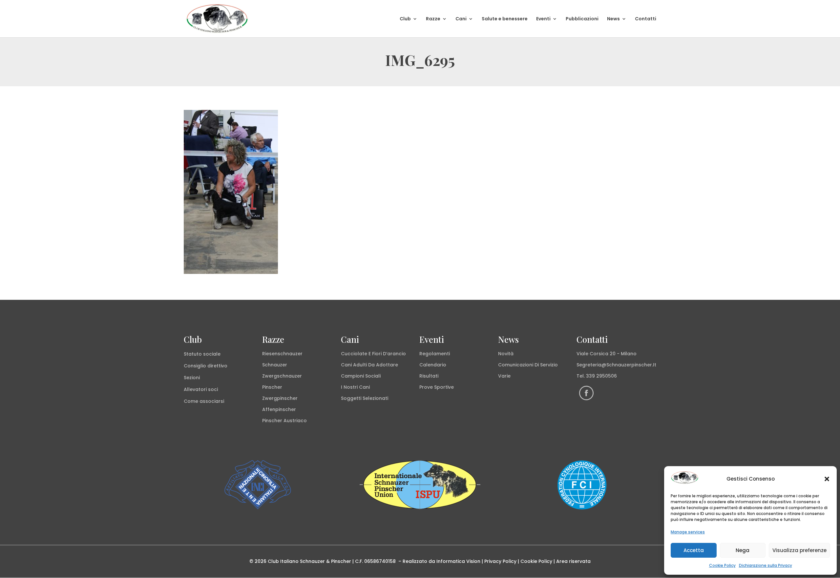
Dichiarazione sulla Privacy (765, 565)
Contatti (645, 19)
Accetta (693, 550)
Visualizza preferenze (799, 550)
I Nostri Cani (355, 387)
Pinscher (272, 387)
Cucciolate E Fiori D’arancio (373, 353)
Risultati (428, 376)
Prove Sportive (436, 387)
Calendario (432, 364)
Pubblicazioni (582, 19)
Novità (506, 353)
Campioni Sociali (361, 376)
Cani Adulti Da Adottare (369, 364)
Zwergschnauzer (282, 376)
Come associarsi (204, 401)
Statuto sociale (202, 354)
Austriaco (295, 420)
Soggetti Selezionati (364, 398)
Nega (742, 550)
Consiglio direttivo (205, 365)
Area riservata (573, 561)
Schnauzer (274, 364)
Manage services (688, 532)
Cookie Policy (722, 565)
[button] (827, 479)
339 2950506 (601, 376)
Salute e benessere (505, 19)
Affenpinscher (279, 409)
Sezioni (192, 377)
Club (405, 19)
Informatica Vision (458, 561)
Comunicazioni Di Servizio (528, 364)
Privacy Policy (500, 561)
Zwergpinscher (280, 398)
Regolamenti (434, 353)
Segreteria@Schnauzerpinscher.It (616, 364)
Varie (504, 376)
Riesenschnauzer (282, 353)
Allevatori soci (201, 389)
